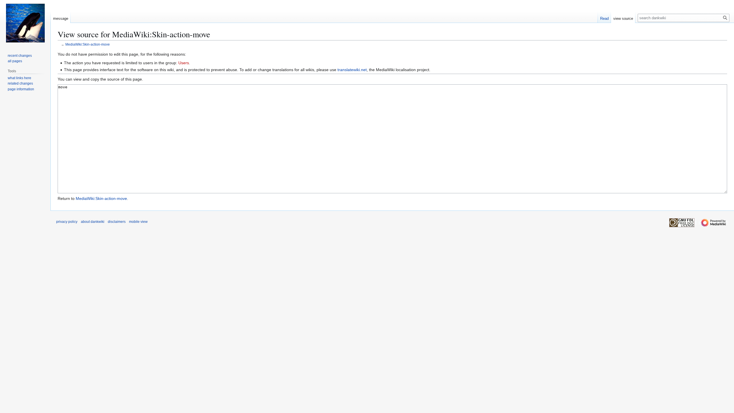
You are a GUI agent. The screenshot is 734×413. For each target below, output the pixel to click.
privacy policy (66, 222)
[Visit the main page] (25, 23)
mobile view (138, 222)
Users (183, 63)
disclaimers (117, 222)
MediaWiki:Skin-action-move (87, 44)
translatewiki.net (352, 69)
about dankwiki (92, 222)
